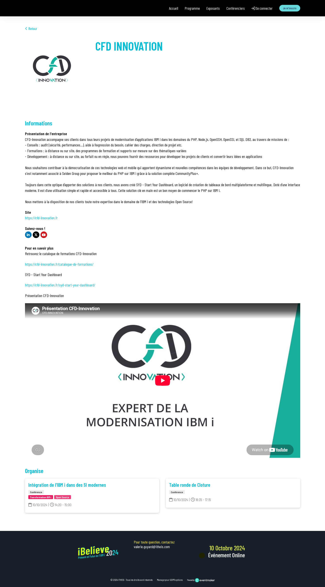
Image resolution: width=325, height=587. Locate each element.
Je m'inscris (289, 8)
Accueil (173, 8)
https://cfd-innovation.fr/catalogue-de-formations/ (59, 264)
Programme (192, 8)
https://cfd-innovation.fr (41, 217)
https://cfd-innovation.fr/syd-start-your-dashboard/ (60, 284)
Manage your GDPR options (170, 579)
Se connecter (264, 8)
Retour (32, 28)
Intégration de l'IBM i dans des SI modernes (67, 485)
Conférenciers (235, 8)
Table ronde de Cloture (189, 485)
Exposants (213, 8)
